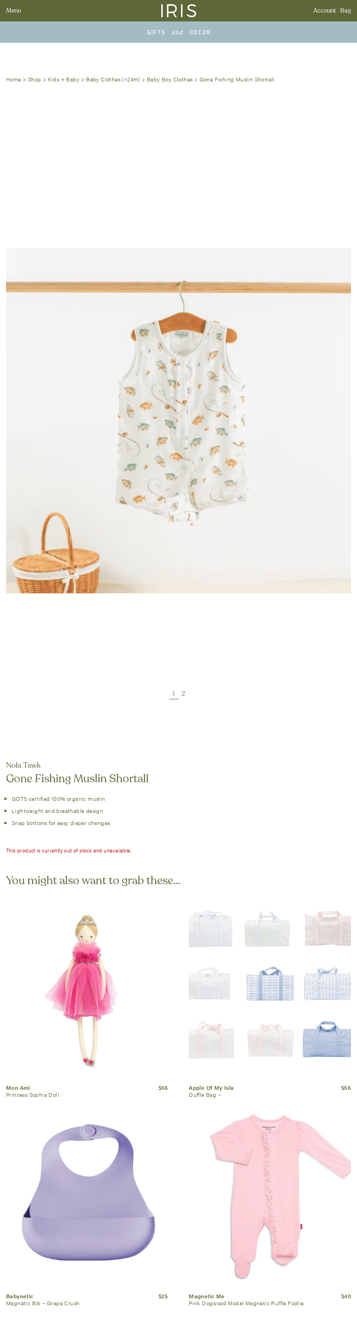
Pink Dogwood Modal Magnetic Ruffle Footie (246, 1303)
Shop (34, 79)
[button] (173, 694)
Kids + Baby (63, 79)
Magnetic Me (207, 1296)
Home (13, 79)
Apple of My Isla (211, 1087)
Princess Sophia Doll (32, 1094)
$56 (163, 1087)
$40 (346, 1296)
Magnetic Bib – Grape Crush (42, 1303)
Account (324, 11)
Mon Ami (18, 1087)
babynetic (19, 1296)
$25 (163, 1296)
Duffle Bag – (205, 1094)
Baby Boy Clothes (169, 79)
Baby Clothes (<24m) (113, 79)
